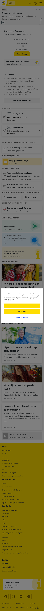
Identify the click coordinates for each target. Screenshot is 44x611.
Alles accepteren (22, 306)
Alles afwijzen (22, 311)
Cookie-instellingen (22, 317)
